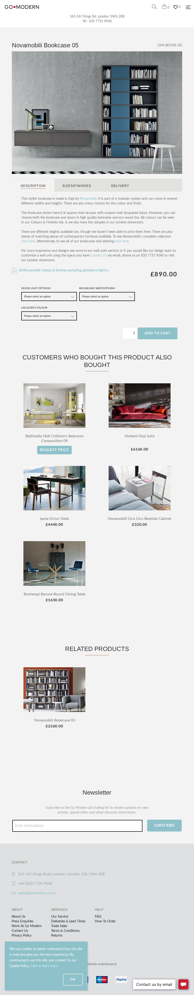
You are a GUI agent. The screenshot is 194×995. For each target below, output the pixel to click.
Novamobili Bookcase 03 (54, 720)
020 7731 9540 (100, 21)
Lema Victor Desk (54, 519)
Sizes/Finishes (76, 186)
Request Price (54, 450)
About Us (18, 916)
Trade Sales (59, 926)
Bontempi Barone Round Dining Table (54, 594)
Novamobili (88, 198)
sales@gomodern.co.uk (37, 893)
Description (33, 186)
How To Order (105, 921)
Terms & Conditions (65, 931)
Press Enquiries (22, 921)
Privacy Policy (21, 935)
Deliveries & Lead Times (68, 921)
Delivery (120, 186)
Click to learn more (44, 966)
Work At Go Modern (27, 926)
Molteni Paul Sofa (139, 436)
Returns (56, 935)
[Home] (22, 11)
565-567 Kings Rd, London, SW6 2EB (97, 16)
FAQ (98, 916)
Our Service (59, 916)
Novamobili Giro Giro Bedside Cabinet (139, 519)
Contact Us (98, 255)
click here (28, 241)
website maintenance (101, 964)
